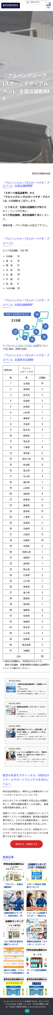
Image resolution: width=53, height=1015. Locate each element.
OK (27, 1011)
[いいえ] (49, 1006)
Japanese (34, 2)
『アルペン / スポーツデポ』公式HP (22, 345)
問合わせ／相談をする (26, 844)
